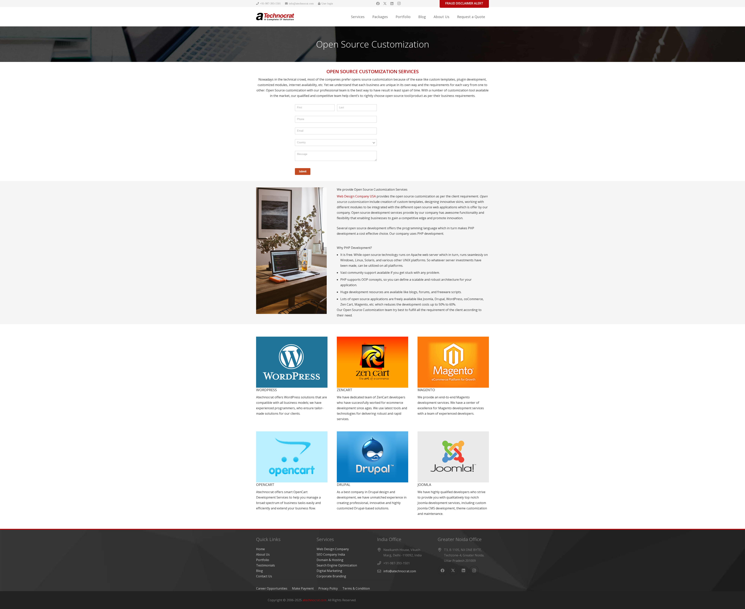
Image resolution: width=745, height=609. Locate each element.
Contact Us (264, 576)
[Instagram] (398, 3)
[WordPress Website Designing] (291, 379)
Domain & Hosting (330, 560)
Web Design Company (333, 549)
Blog (259, 571)
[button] (367, 17)
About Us (263, 554)
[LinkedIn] (391, 3)
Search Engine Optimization (337, 565)
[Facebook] (377, 3)
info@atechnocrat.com (399, 571)
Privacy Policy (328, 588)
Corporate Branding (331, 576)
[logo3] (275, 17)
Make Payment (303, 588)
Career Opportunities (271, 588)
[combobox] (336, 142)
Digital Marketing (329, 571)
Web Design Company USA (356, 196)
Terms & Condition (356, 588)
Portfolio (262, 560)
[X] (384, 3)
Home (260, 549)
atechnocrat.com (314, 600)
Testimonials (265, 565)
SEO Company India (331, 554)
